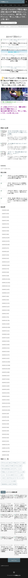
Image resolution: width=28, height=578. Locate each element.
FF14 (19, 5)
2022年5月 (4, 386)
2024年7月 (4, 296)
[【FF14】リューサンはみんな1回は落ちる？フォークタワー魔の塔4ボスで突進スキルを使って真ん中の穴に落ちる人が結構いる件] (4, 178)
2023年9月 (4, 330)
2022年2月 (4, 396)
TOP (1, 5)
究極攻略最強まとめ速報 (6, 484)
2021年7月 (4, 420)
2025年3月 (4, 268)
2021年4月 (4, 430)
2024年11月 (4, 282)
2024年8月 (4, 292)
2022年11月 (4, 365)
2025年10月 (4, 244)
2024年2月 (4, 313)
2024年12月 (4, 279)
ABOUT (5, 5)
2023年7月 (4, 337)
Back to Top (14, 560)
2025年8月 (4, 251)
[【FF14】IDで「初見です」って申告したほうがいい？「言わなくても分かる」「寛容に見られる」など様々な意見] (4, 193)
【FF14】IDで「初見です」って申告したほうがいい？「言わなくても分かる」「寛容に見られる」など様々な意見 (17, 192)
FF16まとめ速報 (18, 465)
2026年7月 (4, 213)
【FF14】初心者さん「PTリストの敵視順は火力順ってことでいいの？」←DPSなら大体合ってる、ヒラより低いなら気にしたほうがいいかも (20, 550)
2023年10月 (4, 327)
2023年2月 (4, 354)
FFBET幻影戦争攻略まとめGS (7, 468)
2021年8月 (4, 417)
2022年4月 (4, 389)
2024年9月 (4, 289)
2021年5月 (4, 427)
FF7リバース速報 (21, 462)
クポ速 (2, 478)
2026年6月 (4, 217)
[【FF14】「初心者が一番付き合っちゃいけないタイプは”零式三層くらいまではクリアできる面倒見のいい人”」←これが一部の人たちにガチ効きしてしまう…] (4, 201)
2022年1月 (4, 399)
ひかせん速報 (10, 475)
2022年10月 (4, 368)
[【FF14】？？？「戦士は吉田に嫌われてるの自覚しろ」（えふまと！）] (4, 154)
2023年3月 (4, 351)
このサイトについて (5, 565)
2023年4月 (4, 348)
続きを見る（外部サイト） (14, 52)
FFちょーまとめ (18, 468)
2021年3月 (4, 434)
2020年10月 (4, 451)
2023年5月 (4, 344)
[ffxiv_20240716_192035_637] (14, 100)
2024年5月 (4, 303)
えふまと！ (3, 475)
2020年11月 (4, 448)
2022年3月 (4, 392)
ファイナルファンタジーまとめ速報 (8, 481)
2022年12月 (4, 361)
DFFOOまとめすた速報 (6, 462)
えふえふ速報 (21, 471)
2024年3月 (4, 310)
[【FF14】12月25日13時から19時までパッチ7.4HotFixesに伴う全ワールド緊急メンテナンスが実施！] (4, 133)
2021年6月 (4, 423)
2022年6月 (4, 382)
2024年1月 (4, 317)
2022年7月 (4, 379)
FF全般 (10, 5)
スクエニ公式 (21, 478)
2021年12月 (4, 403)
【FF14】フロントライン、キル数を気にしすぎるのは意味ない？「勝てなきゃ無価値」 (7, 549)
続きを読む (3, 119)
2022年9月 (4, 372)
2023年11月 (4, 324)
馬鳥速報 (13, 22)
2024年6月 (4, 299)
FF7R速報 (14, 462)
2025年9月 (4, 248)
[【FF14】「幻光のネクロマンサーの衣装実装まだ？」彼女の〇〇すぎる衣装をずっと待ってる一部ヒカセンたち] (4, 185)
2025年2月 (4, 272)
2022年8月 (4, 375)
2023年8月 (4, 334)
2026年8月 (4, 210)
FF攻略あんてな (4, 471)
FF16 (15, 5)
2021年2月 (4, 437)
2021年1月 (4, 441)
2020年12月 (4, 444)
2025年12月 (4, 237)
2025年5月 (4, 261)
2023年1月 (4, 358)
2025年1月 (4, 275)
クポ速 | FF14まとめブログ (11, 478)
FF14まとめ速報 (4, 465)
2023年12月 (4, 320)
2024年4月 (4, 306)
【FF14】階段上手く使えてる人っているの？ (17, 143)
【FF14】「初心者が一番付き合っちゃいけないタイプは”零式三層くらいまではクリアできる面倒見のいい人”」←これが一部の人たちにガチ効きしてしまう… (20, 529)
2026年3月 (4, 227)
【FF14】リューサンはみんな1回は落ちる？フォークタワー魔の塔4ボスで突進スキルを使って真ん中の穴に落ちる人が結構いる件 (17, 177)
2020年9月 (4, 455)
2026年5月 (4, 220)
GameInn (11, 471)
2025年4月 (4, 265)
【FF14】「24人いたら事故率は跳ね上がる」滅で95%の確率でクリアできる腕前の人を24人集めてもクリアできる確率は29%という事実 (14, 59)
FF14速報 (11, 465)
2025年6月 (4, 258)
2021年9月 (4, 413)
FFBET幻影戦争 (25, 5)
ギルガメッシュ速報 (18, 475)
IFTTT (16, 471)
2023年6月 (4, 341)
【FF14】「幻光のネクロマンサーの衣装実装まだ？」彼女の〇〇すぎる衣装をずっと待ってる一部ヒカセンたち (17, 184)
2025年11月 (4, 241)
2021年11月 (4, 406)
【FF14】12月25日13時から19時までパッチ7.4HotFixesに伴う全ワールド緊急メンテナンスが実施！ (17, 132)
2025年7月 (4, 255)
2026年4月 (4, 223)
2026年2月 (4, 230)
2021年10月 (4, 410)
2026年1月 (4, 234)
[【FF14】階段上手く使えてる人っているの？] (4, 146)
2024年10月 (4, 286)
